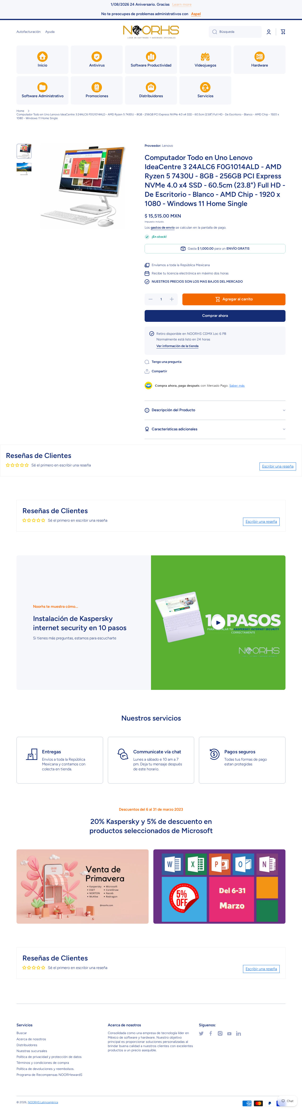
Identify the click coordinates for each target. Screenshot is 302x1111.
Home (20, 111)
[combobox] (235, 32)
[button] (283, 31)
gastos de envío (163, 228)
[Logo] (151, 32)
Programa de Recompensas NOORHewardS (49, 1075)
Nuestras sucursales (32, 1051)
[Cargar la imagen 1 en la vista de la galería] (24, 151)
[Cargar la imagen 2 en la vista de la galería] (24, 168)
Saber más (237, 385)
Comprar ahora (215, 315)
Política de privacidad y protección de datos (49, 1057)
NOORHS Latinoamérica (43, 1102)
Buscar (22, 1033)
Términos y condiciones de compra (43, 1063)
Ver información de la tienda (177, 346)
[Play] (218, 622)
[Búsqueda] (213, 32)
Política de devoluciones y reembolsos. (45, 1069)
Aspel (196, 14)
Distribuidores (27, 1045)
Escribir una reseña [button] (278, 466)
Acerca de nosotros (31, 1039)
